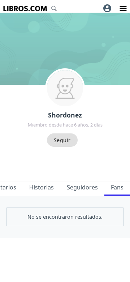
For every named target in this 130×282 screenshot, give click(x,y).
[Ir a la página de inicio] (25, 8)
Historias (41, 187)
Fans (117, 187)
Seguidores (82, 187)
